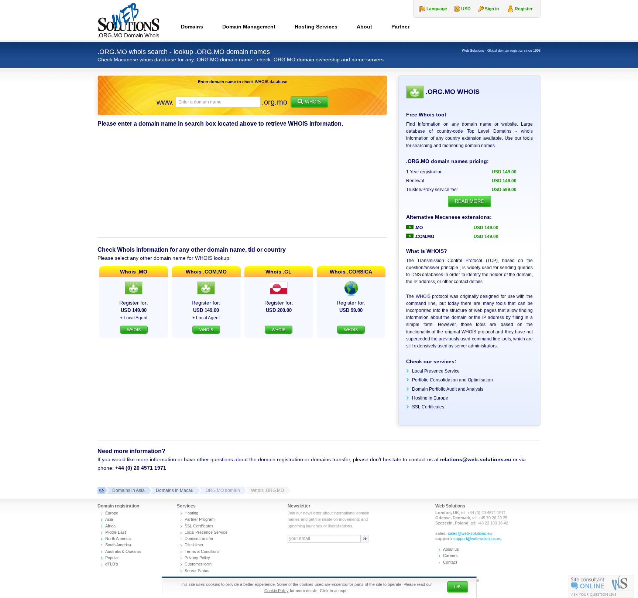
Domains (192, 27)
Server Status (197, 570)
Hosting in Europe (430, 398)
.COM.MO (424, 236)
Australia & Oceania (123, 551)
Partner (400, 27)
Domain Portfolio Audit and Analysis (447, 389)
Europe (111, 513)
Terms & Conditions (202, 551)
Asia (109, 519)
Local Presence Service (436, 371)
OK (457, 586)
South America (118, 545)
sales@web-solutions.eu (470, 533)
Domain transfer (199, 538)
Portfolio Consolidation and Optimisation (452, 380)
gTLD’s (111, 564)
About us (451, 549)
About (364, 27)
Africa (110, 526)
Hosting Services (316, 27)
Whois (313, 102)
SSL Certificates (428, 407)
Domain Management (248, 27)
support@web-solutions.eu (477, 538)
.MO (418, 227)
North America (118, 538)
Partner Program (200, 519)
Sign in (492, 8)
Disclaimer (194, 545)
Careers (450, 555)
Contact (450, 562)
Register (524, 8)
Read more (469, 201)
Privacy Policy (197, 557)
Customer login (198, 564)
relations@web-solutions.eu (475, 459)
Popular (112, 557)
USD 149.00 (486, 227)
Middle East (115, 532)
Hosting (191, 513)
